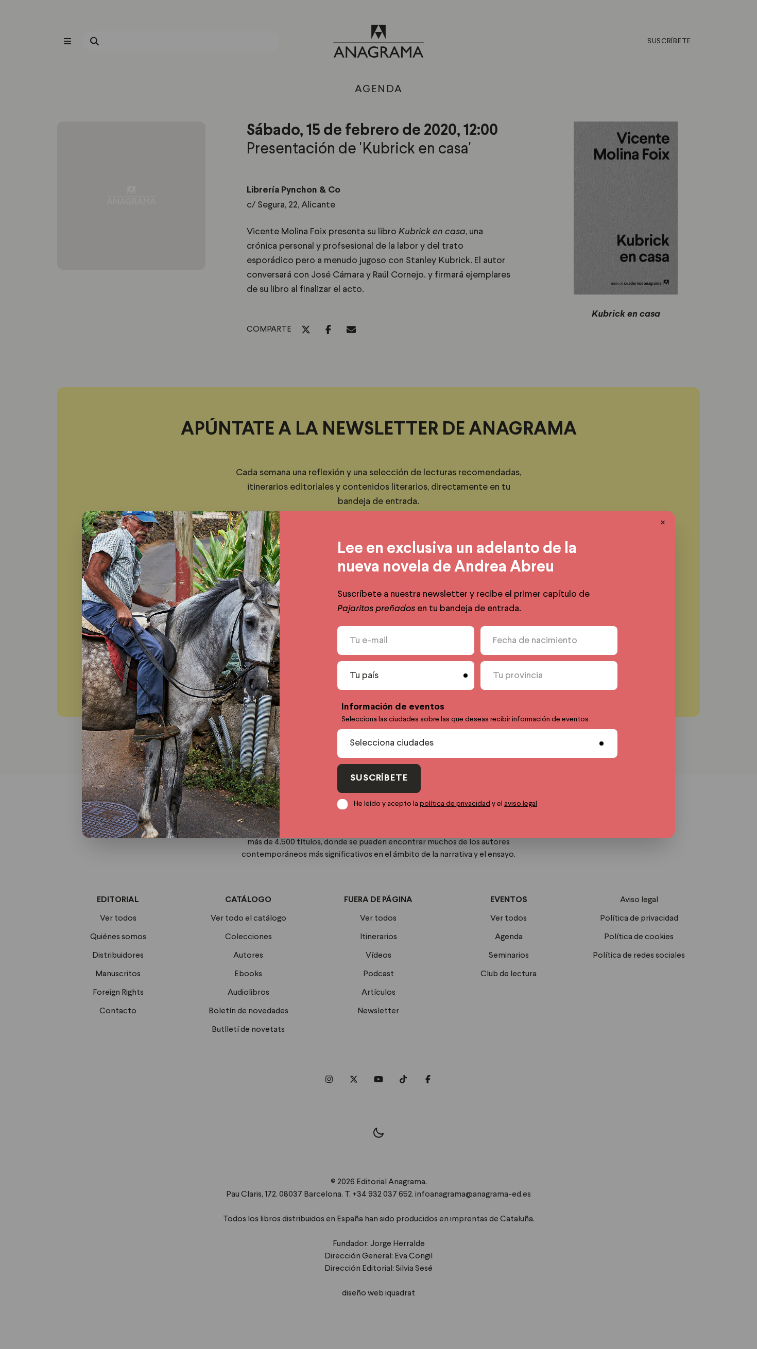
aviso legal (520, 803)
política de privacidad (455, 803)
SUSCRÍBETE (379, 778)
